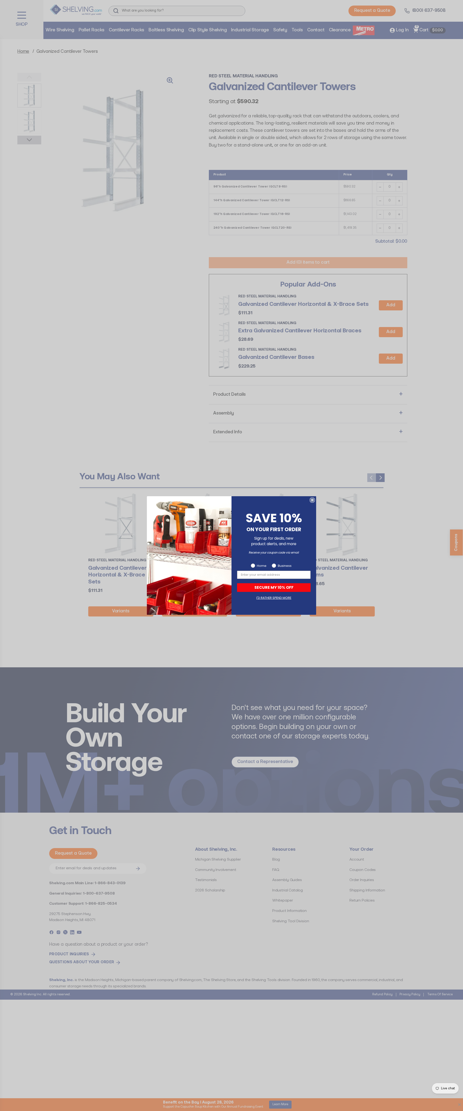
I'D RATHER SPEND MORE (273, 598)
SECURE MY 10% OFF (273, 587)
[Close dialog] (312, 500)
